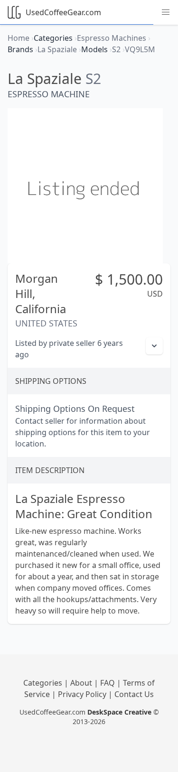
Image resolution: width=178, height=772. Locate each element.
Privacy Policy (83, 694)
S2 (93, 78)
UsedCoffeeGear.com (63, 12)
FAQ (108, 683)
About (82, 683)
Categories (43, 683)
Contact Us (134, 694)
